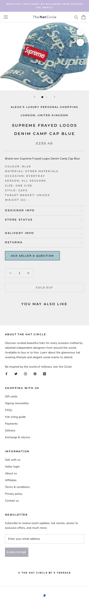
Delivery (10, 430)
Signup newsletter (17, 403)
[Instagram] (25, 373)
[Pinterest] (35, 373)
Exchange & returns (17, 437)
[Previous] (34, 97)
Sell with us (12, 460)
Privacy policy (13, 494)
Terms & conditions (17, 487)
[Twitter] (15, 373)
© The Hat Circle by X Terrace (44, 572)
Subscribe (16, 552)
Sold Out (44, 287)
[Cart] (83, 17)
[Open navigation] (6, 17)
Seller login (12, 467)
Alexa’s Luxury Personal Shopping (44, 107)
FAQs (8, 410)
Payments (11, 424)
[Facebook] (6, 373)
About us (11, 473)
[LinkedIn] (44, 373)
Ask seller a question (32, 255)
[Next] (54, 97)
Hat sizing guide (15, 417)
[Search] (76, 17)
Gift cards (11, 396)
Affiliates (11, 480)
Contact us (12, 501)
